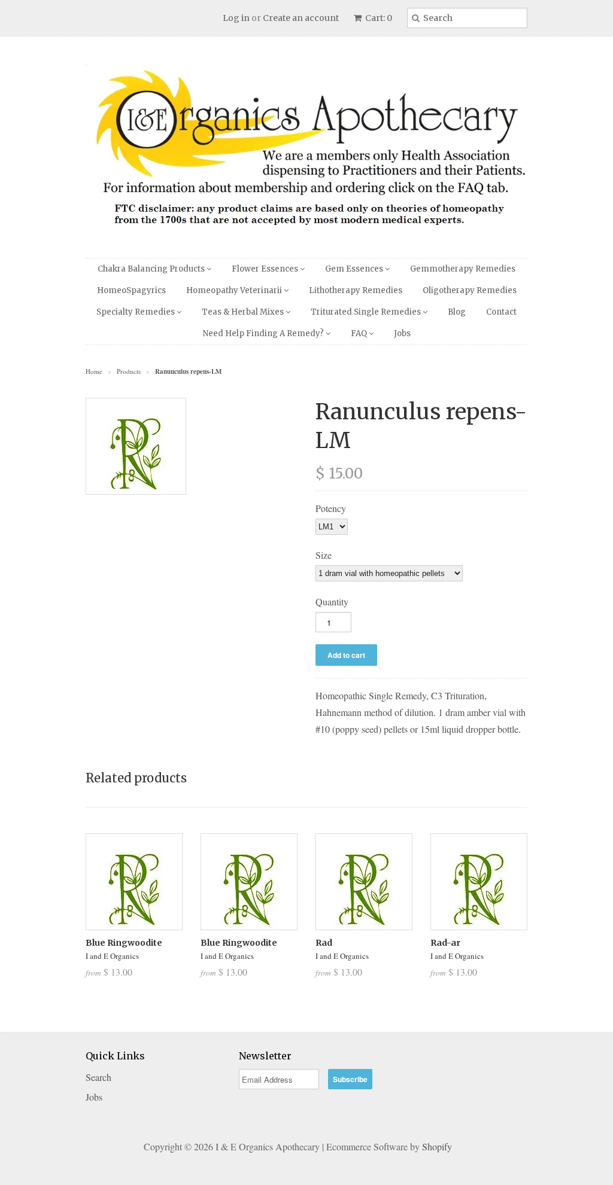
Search (98, 1077)
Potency (330, 508)
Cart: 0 (377, 18)
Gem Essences (355, 269)
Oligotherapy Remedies (470, 290)
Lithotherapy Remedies (355, 290)
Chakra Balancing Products (152, 269)
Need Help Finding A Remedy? (264, 333)
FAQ (360, 333)
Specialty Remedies (136, 312)
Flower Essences (266, 269)
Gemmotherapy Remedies (462, 269)
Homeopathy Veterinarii (235, 290)
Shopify (437, 1146)
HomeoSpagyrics (131, 290)
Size (323, 555)
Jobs (402, 333)
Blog (457, 312)
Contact (501, 312)
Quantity (331, 601)
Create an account (301, 18)
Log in (236, 18)
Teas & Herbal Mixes (244, 312)
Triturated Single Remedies (367, 312)
